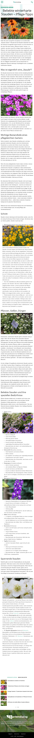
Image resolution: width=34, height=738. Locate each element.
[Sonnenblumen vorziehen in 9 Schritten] (4, 682)
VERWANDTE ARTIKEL (12, 677)
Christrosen (16, 613)
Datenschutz (16, 733)
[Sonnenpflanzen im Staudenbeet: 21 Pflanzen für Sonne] (4, 698)
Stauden (11, 7)
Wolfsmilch (25, 630)
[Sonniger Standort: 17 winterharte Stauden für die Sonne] (4, 693)
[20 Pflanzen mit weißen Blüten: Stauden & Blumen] (4, 703)
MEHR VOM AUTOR (22, 677)
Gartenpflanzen (4, 5)
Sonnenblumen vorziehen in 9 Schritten (16, 680)
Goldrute (12, 621)
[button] (31, 2)
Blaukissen (20, 636)
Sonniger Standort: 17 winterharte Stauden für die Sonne (20, 691)
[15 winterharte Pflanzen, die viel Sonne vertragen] (4, 687)
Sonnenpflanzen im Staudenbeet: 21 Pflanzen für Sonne (20, 696)
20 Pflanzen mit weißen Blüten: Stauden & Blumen (18, 702)
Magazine (10, 733)
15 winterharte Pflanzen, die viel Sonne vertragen (18, 686)
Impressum (23, 733)
